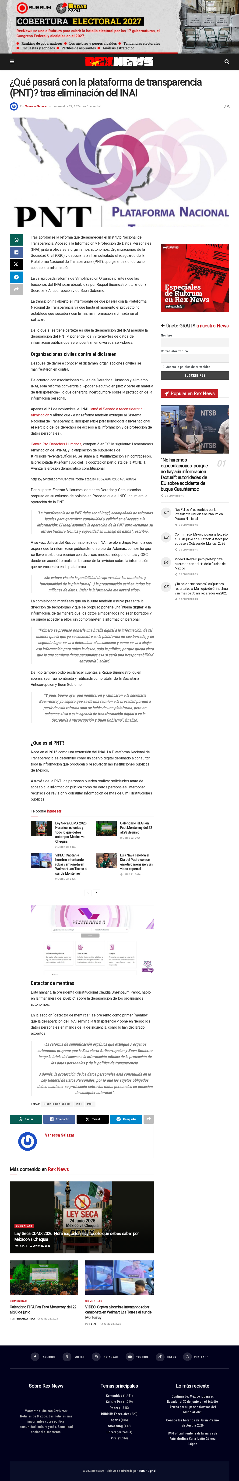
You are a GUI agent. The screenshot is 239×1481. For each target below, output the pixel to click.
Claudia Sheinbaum (56, 1104)
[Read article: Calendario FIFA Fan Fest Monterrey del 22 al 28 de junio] (106, 828)
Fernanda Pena (25, 1318)
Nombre (166, 335)
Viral (114, 1438)
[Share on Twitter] (16, 264)
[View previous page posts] (87, 893)
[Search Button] (227, 62)
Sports (115, 1420)
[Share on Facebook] (16, 252)
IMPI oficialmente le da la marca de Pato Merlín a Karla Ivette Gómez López (193, 1438)
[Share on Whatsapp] (16, 240)
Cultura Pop (114, 1402)
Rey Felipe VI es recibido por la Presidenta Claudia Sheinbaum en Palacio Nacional (199, 514)
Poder (114, 1408)
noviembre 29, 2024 (67, 106)
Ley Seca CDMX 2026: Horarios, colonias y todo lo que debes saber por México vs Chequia (71, 832)
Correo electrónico (174, 351)
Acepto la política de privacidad (188, 367)
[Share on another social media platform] (16, 289)
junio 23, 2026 (66, 847)
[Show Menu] (12, 62)
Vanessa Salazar (36, 106)
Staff (23, 1246)
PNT (90, 1104)
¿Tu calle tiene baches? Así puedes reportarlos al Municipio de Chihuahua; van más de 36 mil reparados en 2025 (201, 588)
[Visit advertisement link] (119, 27)
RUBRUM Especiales (115, 1414)
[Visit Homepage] (119, 61)
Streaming (115, 1426)
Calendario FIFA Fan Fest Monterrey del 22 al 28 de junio (136, 827)
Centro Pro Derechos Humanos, (56, 444)
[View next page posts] (96, 893)
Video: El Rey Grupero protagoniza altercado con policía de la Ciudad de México (200, 563)
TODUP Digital (146, 1470)
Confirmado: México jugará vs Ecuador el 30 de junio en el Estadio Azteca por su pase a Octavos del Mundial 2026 (202, 539)
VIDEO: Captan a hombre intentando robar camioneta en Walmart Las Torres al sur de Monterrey (71, 864)
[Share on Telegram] (16, 277)
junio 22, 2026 (131, 838)
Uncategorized (117, 1432)
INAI (79, 1104)
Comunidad (94, 106)
